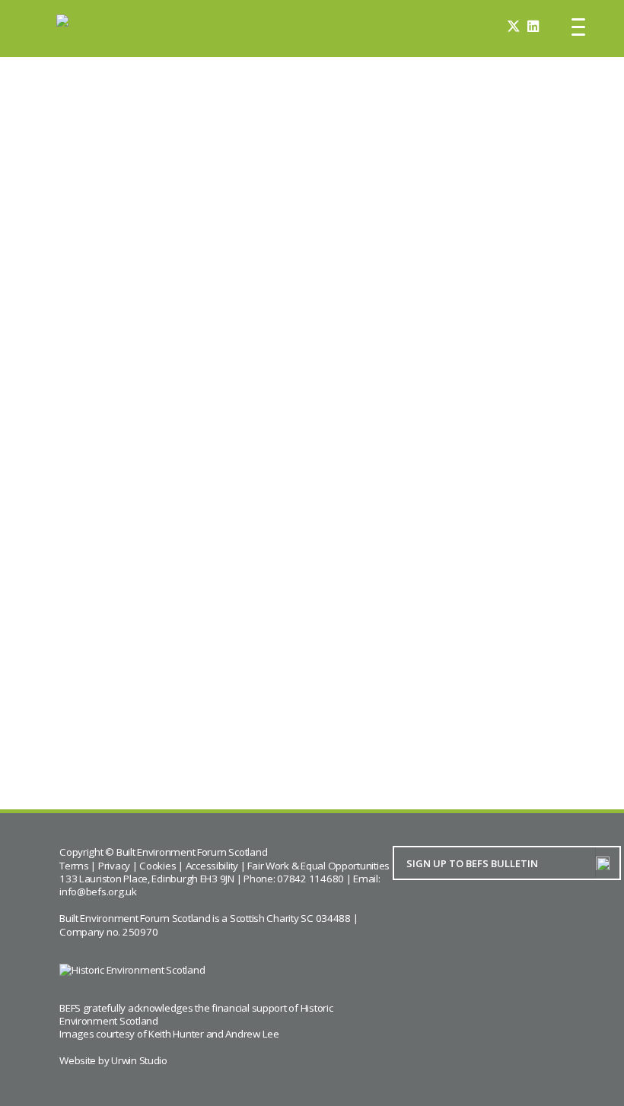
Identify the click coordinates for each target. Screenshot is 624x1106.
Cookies (157, 865)
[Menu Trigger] (578, 26)
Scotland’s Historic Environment (499, 725)
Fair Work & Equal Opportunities (318, 865)
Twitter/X (246, 335)
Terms (74, 865)
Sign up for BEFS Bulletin (492, 389)
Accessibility (212, 865)
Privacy (114, 865)
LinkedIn (87, 353)
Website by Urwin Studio (113, 1060)
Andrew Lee (252, 1034)
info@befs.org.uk (98, 891)
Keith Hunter (176, 1034)
